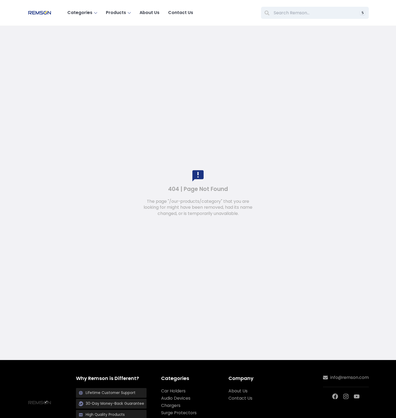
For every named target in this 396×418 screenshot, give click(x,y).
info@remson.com (349, 378)
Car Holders (173, 391)
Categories (79, 12)
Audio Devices (175, 398)
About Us (149, 12)
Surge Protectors (179, 413)
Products (116, 12)
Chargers (170, 406)
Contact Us (180, 12)
